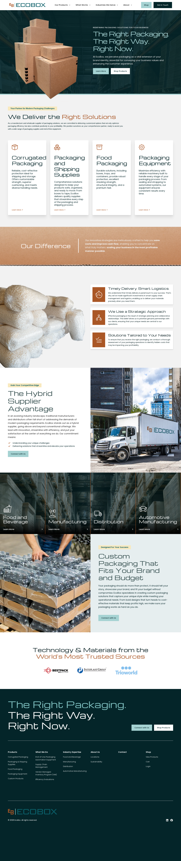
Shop (146, 5)
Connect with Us (18, 454)
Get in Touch (162, 5)
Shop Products (120, 71)
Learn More (101, 71)
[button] (63, 5)
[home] (27, 5)
